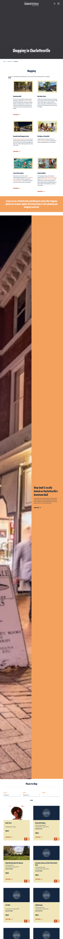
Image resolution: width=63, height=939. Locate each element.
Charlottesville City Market (51, 177)
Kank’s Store (8, 823)
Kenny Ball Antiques (40, 823)
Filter (31, 800)
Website (7, 831)
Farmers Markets (41, 173)
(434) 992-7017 (38, 911)
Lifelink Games (39, 905)
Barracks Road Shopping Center (21, 136)
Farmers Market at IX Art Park (46, 179)
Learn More (15, 188)
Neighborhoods (26, 795)
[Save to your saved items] (28, 839)
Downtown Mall (17, 96)
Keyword (43, 792)
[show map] (25, 839)
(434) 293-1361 (38, 829)
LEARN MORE (15, 114)
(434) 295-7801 (38, 871)
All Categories (6, 795)
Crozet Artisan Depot (18, 173)
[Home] (31, 4)
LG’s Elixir (7, 905)
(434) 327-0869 (9, 911)
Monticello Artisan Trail (18, 180)
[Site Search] (54, 3)
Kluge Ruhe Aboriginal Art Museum (14, 863)
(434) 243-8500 (9, 869)
